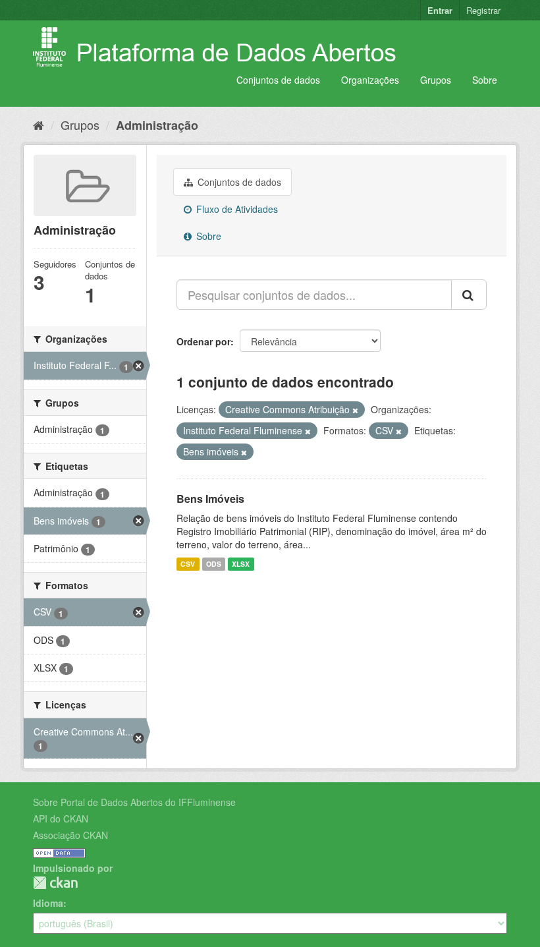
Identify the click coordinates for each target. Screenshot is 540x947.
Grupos (435, 79)
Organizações (370, 79)
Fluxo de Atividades (236, 208)
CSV (187, 564)
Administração (157, 125)
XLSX (241, 564)
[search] (469, 294)
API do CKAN (60, 818)
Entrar (439, 10)
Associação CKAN (70, 835)
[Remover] (355, 410)
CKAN (55, 883)
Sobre (484, 79)
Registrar (483, 10)
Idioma (48, 902)
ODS (213, 564)
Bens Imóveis (210, 498)
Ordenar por (203, 341)
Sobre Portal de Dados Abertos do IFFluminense (134, 802)
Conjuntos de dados (278, 79)
